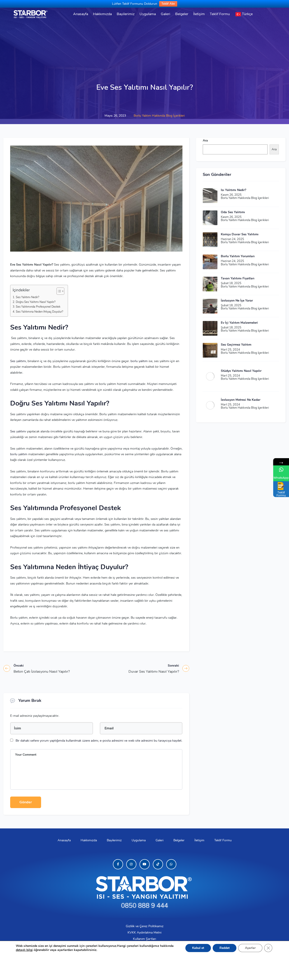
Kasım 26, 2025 (231, 194)
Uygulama (148, 14)
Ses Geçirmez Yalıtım (236, 344)
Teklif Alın (168, 4)
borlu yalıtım (139, 361)
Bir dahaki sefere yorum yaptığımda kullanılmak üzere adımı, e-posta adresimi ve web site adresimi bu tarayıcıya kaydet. (99, 740)
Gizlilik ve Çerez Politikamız (144, 926)
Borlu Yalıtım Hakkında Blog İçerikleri (159, 115)
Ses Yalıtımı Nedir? (27, 297)
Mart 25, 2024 (230, 349)
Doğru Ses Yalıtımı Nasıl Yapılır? (36, 302)
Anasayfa (80, 14)
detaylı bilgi (24, 950)
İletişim (199, 14)
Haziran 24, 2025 (232, 239)
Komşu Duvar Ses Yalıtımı (240, 234)
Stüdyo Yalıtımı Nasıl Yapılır (241, 371)
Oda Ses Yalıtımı (233, 212)
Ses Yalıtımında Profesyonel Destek (38, 307)
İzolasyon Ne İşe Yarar (237, 300)
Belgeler (181, 14)
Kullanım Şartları (144, 939)
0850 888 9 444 (144, 905)
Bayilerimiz (126, 14)
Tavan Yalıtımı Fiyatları (237, 278)
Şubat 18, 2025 (231, 283)
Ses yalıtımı (18, 361)
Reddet (224, 948)
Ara (205, 140)
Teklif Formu (220, 14)
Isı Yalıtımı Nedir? (233, 190)
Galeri (165, 14)
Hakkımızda (102, 14)
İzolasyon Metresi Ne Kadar (240, 400)
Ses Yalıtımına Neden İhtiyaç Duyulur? (39, 312)
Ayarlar (250, 948)
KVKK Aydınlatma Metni (144, 932)
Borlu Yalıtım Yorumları (238, 256)
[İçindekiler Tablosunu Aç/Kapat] (58, 291)
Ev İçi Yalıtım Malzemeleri (239, 323)
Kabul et (198, 948)
